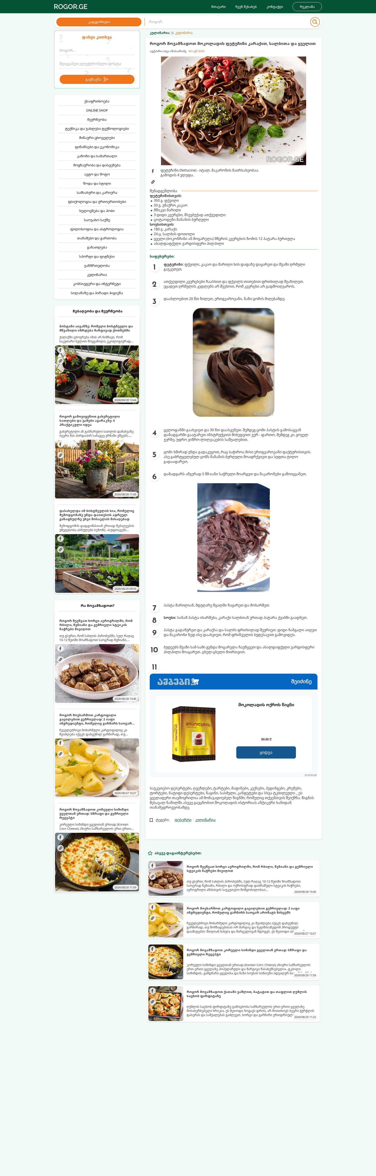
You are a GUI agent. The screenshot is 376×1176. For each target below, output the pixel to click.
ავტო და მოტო (97, 174)
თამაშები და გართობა (97, 238)
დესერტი (183, 819)
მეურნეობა (97, 119)
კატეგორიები (99, 22)
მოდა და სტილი (97, 183)
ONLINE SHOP (97, 110)
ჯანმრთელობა (97, 265)
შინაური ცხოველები (97, 137)
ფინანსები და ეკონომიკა (97, 147)
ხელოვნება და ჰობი (97, 210)
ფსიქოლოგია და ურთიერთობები (97, 201)
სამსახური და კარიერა (97, 192)
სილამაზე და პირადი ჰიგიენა (97, 293)
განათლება (97, 247)
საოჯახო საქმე (97, 220)
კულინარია (97, 274)
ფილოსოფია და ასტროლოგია (97, 229)
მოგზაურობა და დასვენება (97, 165)
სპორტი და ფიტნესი (97, 256)
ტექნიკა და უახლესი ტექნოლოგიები (97, 128)
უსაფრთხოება (96, 101)
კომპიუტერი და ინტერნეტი (97, 284)
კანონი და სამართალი (97, 156)
